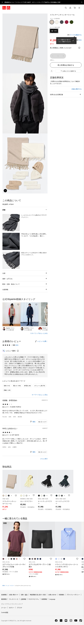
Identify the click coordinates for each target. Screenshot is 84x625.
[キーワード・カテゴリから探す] (66, 8)
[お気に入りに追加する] (18, 304)
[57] (71, 22)
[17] (66, 22)
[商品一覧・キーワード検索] (79, 8)
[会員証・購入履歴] (70, 8)
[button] (11, 222)
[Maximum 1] (63, 56)
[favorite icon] (24, 559)
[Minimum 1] (52, 56)
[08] (62, 22)
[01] (57, 22)
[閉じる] (73, 40)
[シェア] (51, 71)
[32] (52, 22)
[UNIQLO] (6, 8)
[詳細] (79, 47)
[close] (2, 2)
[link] (44, 2)
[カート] (75, 8)
